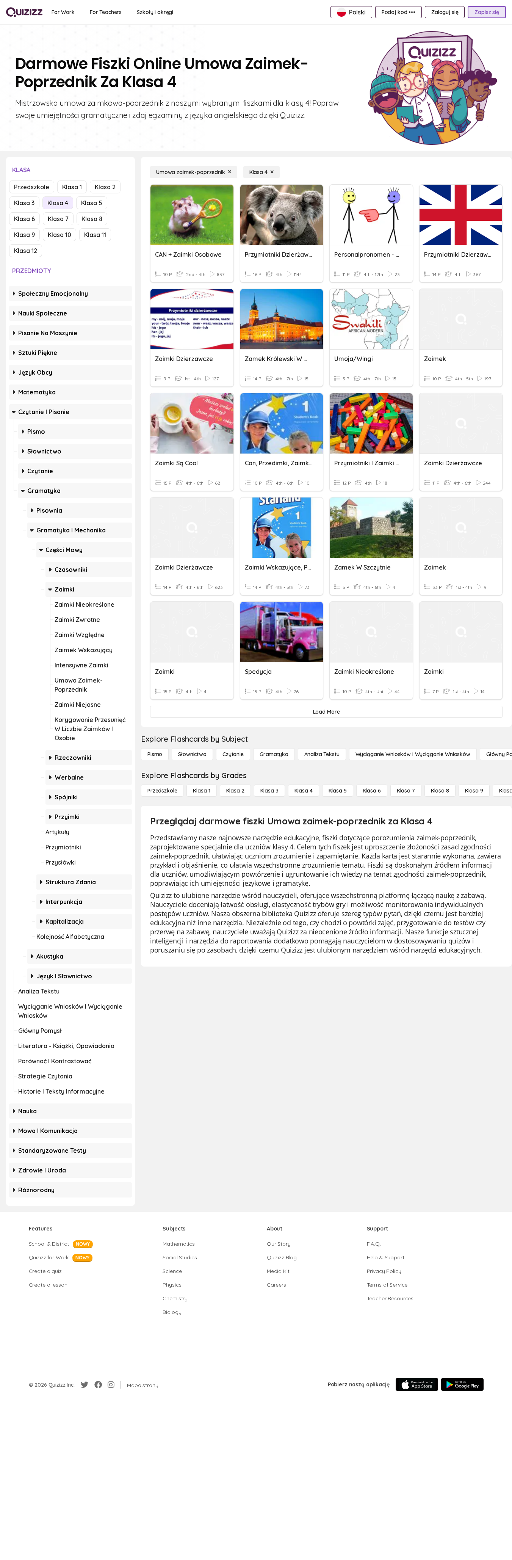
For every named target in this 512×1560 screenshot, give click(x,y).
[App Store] (417, 1384)
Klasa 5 (91, 203)
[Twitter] (84, 1385)
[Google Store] (462, 1384)
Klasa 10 (59, 235)
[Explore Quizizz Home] (24, 12)
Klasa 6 (24, 219)
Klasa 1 (72, 187)
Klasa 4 (57, 203)
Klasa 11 (95, 235)
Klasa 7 (58, 219)
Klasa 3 (24, 203)
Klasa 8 (91, 219)
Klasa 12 (25, 250)
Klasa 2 (105, 187)
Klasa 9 (24, 235)
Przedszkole (31, 187)
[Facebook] (98, 1385)
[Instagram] (111, 1385)
